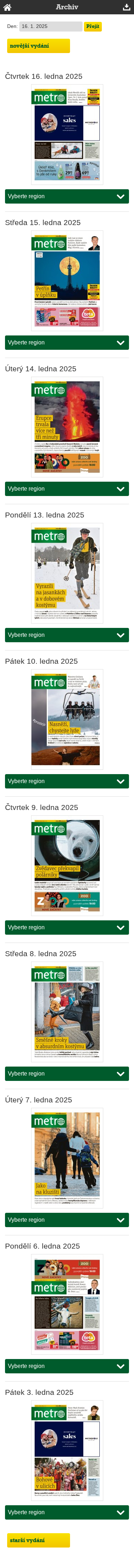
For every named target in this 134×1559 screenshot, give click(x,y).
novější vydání (29, 46)
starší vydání (27, 1540)
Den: (13, 26)
